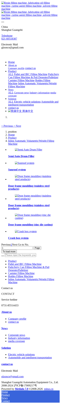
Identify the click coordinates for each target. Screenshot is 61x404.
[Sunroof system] (24, 163)
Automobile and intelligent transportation (30, 357)
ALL (10, 74)
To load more (9, 251)
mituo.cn (48, 388)
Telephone (7, 35)
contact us (13, 321)
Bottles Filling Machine (20, 276)
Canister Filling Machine (21, 273)
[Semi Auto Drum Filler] (28, 149)
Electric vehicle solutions (21, 354)
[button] (7, 125)
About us (6, 312)
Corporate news (16, 335)
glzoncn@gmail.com (12, 376)
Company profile (17, 318)
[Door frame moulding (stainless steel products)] (34, 179)
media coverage (16, 341)
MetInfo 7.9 (21, 388)
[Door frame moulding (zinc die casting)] (34, 218)
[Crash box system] (26, 231)
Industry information (19, 338)
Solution (6, 347)
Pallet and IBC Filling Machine (25, 264)
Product (12, 137)
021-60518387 (9, 38)
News (4, 328)
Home (11, 62)
